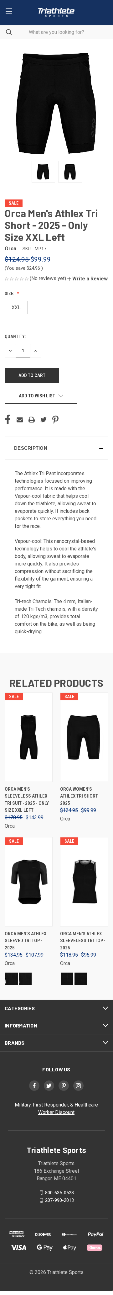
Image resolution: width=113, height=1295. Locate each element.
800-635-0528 (59, 1193)
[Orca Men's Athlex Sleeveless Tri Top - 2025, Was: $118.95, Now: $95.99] (84, 881)
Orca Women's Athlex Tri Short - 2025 (80, 796)
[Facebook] (8, 420)
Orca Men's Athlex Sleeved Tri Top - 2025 (25, 941)
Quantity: (15, 336)
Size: (10, 293)
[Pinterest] (55, 420)
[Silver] (11, 978)
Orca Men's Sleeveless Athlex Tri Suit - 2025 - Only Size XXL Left (27, 799)
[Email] (20, 420)
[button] (87, 279)
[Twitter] (43, 420)
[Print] (31, 420)
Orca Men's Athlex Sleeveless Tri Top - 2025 (82, 941)
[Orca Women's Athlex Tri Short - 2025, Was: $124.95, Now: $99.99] (84, 737)
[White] (25, 978)
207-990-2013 (59, 1200)
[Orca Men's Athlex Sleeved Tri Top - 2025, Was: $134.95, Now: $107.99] (28, 881)
